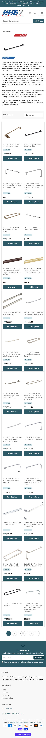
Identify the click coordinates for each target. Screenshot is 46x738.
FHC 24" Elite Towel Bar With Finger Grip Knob (11, 145)
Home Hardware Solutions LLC (18, 722)
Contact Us (6, 695)
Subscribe (38, 658)
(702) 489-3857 (7, 709)
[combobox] (23, 21)
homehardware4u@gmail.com (13, 713)
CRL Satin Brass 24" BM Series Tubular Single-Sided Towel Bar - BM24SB (33, 271)
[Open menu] (42, 13)
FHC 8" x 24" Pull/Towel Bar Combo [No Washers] (33, 438)
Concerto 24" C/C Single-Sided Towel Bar (33, 145)
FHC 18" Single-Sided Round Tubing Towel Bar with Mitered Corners (11, 354)
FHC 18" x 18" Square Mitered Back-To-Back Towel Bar (32, 354)
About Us (5, 692)
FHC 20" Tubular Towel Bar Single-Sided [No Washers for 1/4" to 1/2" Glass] (12, 439)
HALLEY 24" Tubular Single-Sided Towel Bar (32, 228)
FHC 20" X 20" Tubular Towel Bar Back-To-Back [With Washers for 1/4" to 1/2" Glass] (33, 397)
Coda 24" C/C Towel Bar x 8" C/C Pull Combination (33, 565)
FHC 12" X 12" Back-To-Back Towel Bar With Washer (11, 229)
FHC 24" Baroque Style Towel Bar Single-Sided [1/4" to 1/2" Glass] (11, 396)
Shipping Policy (7, 698)
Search (40, 21)
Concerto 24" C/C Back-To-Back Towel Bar (12, 313)
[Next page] (37, 633)
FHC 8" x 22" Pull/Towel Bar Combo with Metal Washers (11, 481)
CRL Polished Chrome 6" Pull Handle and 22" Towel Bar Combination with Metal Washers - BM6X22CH (33, 607)
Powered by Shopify (36, 722)
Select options (12, 158)
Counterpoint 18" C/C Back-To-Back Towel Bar (11, 565)
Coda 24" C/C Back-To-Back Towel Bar (12, 605)
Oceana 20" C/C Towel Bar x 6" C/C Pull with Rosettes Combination (33, 524)
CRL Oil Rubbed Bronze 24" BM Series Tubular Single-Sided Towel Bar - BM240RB (11, 272)
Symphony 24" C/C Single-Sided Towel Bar (12, 523)
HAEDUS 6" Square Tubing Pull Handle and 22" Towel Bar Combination (12, 186)
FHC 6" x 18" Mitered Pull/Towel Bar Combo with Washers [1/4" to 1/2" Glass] (33, 187)
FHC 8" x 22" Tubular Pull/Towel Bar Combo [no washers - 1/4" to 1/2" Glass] (33, 482)
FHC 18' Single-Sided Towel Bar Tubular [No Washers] (33, 313)
